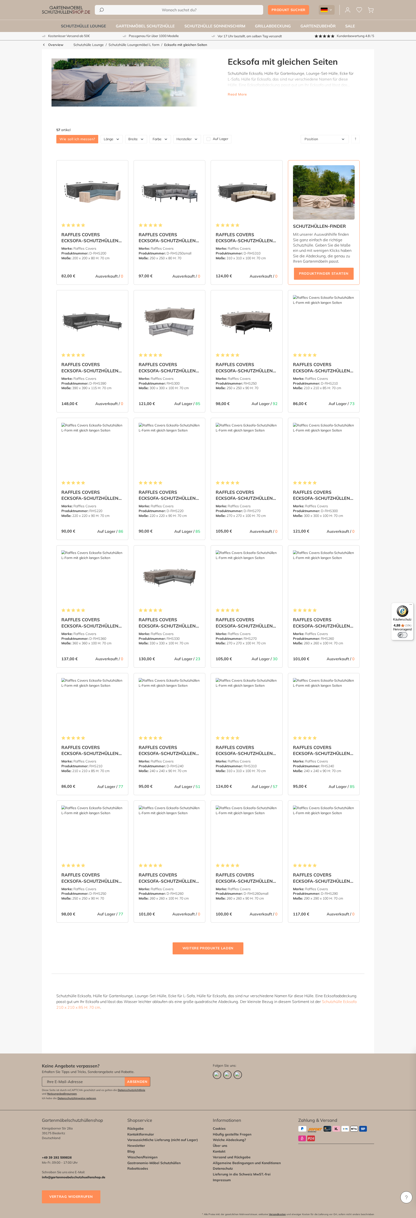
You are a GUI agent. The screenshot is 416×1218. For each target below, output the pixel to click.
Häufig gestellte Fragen (232, 1134)
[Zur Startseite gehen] (66, 10)
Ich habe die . (69, 1098)
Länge (108, 139)
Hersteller (184, 139)
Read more (237, 94)
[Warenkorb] (370, 9)
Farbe (157, 139)
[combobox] (179, 10)
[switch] (402, 635)
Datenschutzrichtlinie (131, 1090)
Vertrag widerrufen (71, 1196)
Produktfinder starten (324, 273)
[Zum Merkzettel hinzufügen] (118, 167)
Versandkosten (277, 1214)
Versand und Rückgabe (232, 1157)
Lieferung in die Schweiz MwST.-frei (242, 1174)
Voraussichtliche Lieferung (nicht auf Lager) (162, 1140)
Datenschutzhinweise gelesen (77, 1098)
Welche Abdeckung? (229, 1140)
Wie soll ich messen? (77, 139)
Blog (131, 1151)
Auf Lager (220, 139)
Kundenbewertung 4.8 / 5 (355, 36)
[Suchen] (101, 10)
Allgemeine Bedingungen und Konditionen (247, 1163)
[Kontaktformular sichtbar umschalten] (406, 1197)
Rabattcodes (137, 1168)
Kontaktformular (140, 1134)
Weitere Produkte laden (208, 948)
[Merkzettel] (359, 9)
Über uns (220, 1145)
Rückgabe (135, 1128)
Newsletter (136, 1145)
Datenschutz (223, 1168)
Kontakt (219, 1151)
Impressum (222, 1180)
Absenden (137, 1081)
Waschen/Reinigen (142, 1157)
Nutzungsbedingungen (62, 1093)
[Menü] (411, 606)
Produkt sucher (289, 10)
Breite (133, 139)
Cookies (219, 1128)
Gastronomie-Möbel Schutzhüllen (154, 1163)
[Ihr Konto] (347, 9)
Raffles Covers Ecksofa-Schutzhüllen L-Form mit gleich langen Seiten (89, 238)
